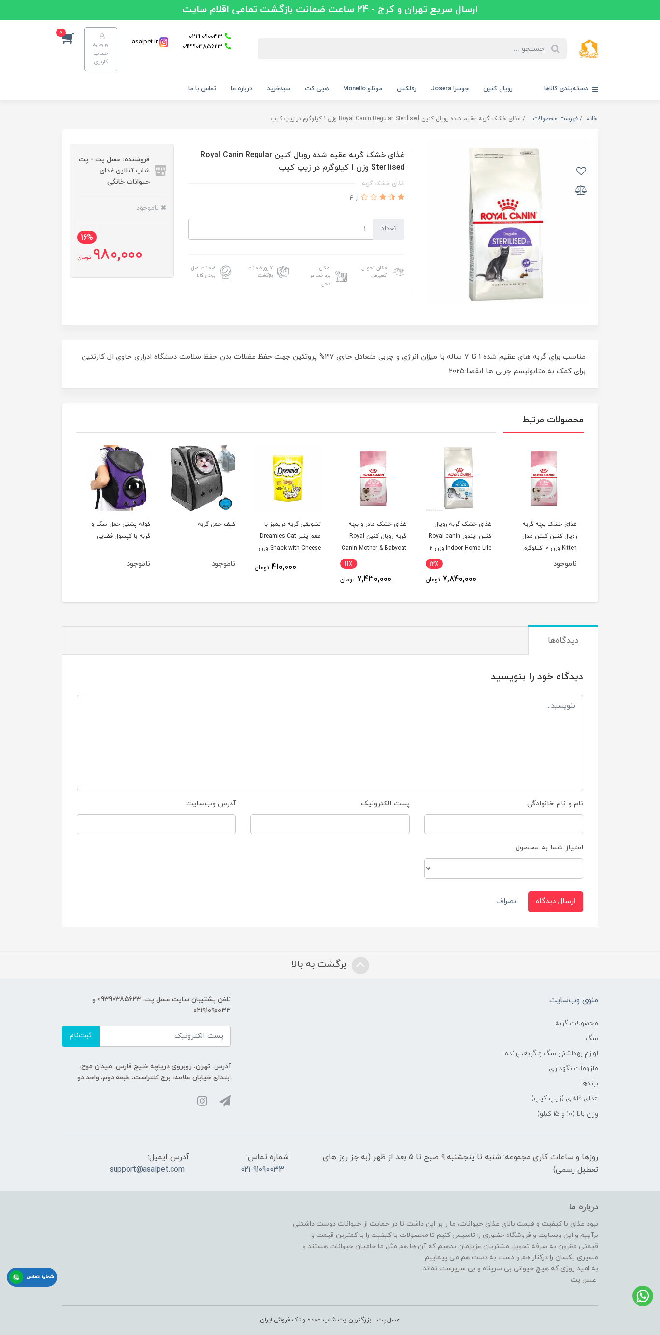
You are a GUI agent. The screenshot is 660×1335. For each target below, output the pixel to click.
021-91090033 (262, 1169)
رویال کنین (498, 89)
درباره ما (242, 89)
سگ (592, 1038)
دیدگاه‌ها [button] (563, 640)
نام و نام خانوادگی (555, 804)
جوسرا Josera (450, 89)
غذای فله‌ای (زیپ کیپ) (564, 1098)
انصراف (507, 901)
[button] (73, 37)
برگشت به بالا (320, 964)
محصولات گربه (576, 1023)
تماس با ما (202, 89)
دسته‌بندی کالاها (567, 89)
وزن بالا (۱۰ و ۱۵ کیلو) (567, 1114)
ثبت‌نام (81, 1036)
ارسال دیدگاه (555, 901)
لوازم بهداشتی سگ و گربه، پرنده (551, 1053)
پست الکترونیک (385, 804)
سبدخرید (278, 89)
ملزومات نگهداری (573, 1068)
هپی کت (317, 89)
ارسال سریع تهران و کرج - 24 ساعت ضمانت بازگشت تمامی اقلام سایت (330, 9)
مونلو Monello (362, 89)
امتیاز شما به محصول (549, 848)
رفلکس (406, 89)
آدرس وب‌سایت (211, 804)
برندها (589, 1083)
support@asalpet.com (147, 1169)
